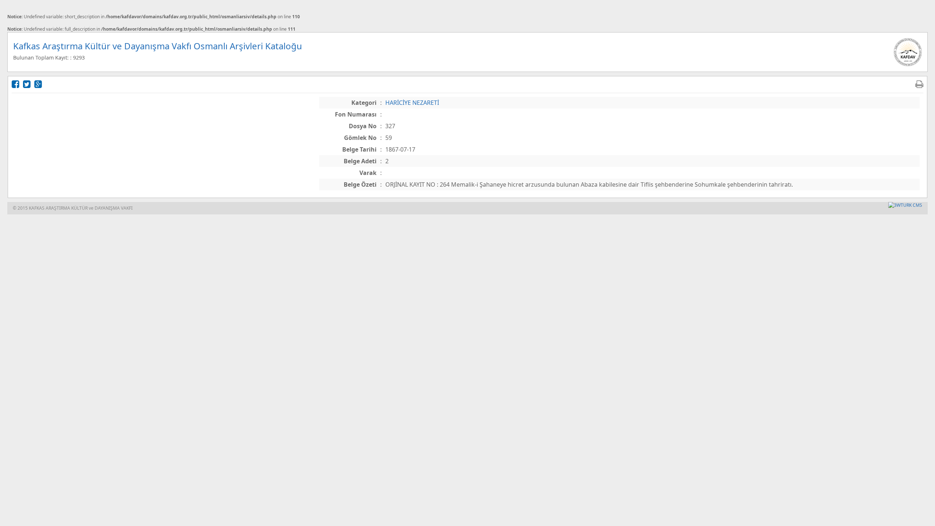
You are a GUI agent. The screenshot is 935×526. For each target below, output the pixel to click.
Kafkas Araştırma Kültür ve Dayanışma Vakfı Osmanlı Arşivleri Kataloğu (157, 46)
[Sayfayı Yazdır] (919, 84)
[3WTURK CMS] (905, 205)
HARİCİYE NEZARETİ (412, 103)
